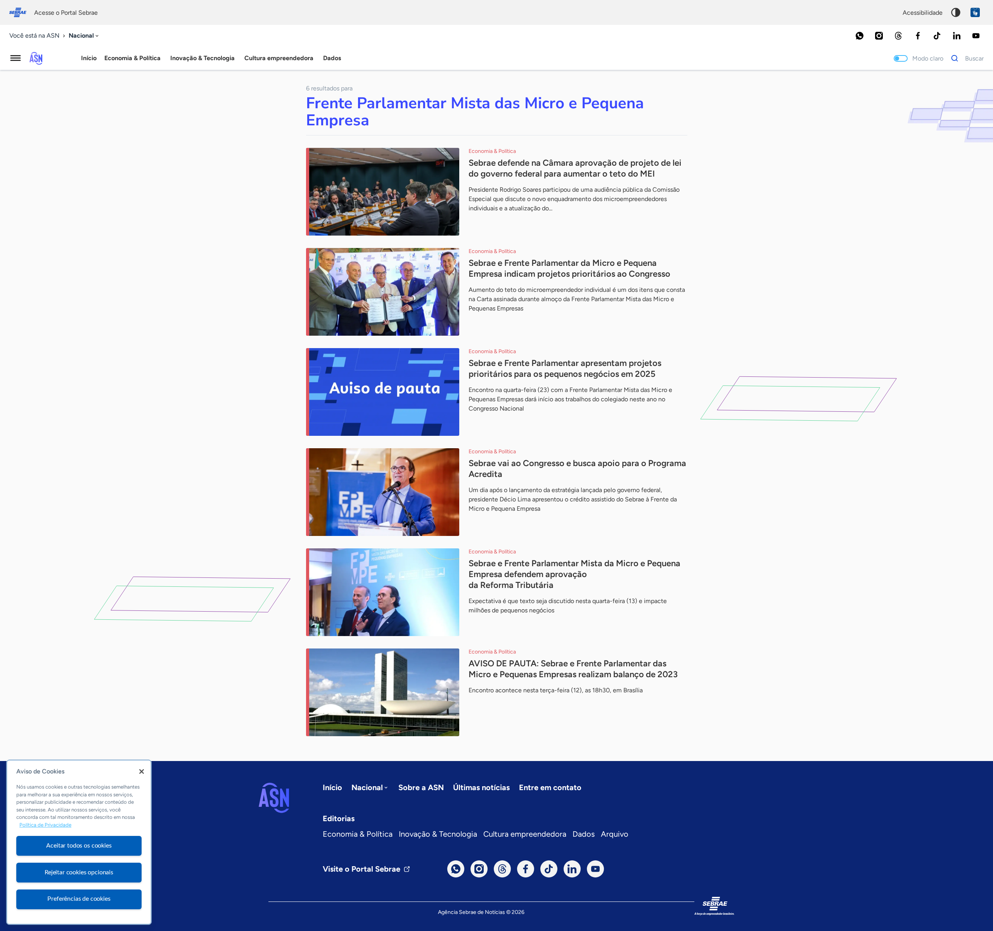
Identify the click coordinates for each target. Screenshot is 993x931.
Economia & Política (358, 834)
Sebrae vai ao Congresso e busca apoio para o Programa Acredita (577, 468)
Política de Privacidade (45, 825)
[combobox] (84, 36)
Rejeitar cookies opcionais (79, 872)
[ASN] (274, 798)
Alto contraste (955, 12)
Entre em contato (550, 787)
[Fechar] (141, 771)
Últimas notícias (481, 787)
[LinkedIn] (956, 35)
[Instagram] (879, 35)
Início (89, 58)
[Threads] (898, 35)
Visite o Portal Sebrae (361, 869)
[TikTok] (937, 35)
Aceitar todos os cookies (78, 846)
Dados (584, 834)
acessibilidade (923, 12)
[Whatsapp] (859, 35)
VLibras (975, 12)
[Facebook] (918, 35)
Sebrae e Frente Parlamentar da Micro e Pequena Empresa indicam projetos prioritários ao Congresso (569, 268)
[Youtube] (976, 35)
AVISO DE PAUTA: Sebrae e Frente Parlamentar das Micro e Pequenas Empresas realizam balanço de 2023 (573, 669)
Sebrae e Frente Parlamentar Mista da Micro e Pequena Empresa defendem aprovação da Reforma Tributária (574, 574)
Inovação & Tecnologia (438, 834)
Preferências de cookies (78, 899)
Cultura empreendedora (524, 834)
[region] (79, 842)
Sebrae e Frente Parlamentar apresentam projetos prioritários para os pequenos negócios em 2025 (565, 368)
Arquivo (614, 834)
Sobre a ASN (421, 787)
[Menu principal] (15, 58)
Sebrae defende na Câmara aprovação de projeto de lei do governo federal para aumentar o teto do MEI (575, 168)
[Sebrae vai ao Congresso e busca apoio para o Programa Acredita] (382, 492)
